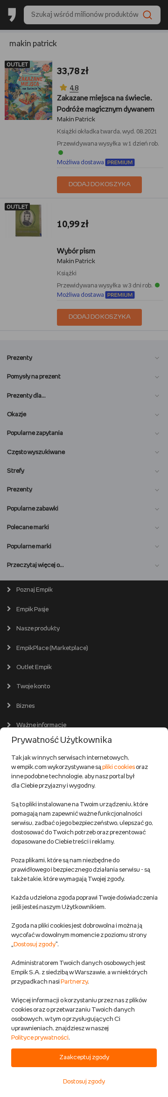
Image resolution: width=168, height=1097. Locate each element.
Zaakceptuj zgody (84, 1058)
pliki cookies (118, 767)
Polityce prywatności (40, 1038)
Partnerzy (74, 982)
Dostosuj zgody (35, 945)
